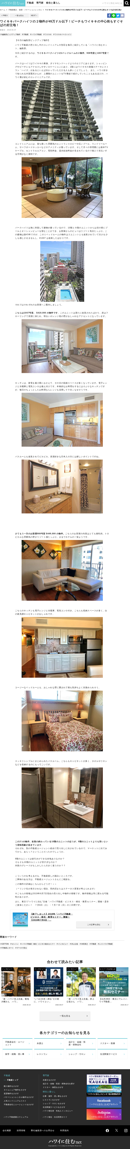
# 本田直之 (84, 944)
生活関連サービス (108, 1054)
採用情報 (21, 1130)
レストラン (42, 1054)
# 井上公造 (74, 944)
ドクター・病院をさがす (53, 1087)
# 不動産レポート (7, 948)
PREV (5, 15)
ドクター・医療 (107, 1043)
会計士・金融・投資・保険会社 (77, 1043)
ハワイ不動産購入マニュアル (16, 1117)
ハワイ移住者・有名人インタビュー (58, 1111)
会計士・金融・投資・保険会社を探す (59, 1084)
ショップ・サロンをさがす (54, 1103)
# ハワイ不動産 (36, 34)
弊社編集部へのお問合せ (42, 1130)
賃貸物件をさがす (11, 1093)
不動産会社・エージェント (14, 1043)
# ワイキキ (48, 34)
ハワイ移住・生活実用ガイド (55, 1117)
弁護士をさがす (49, 1080)
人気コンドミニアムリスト (15, 1101)
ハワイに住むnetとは (112, 3)
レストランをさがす (51, 1100)
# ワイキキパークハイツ (62, 34)
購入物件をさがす (11, 1086)
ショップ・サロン (77, 1054)
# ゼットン (15, 944)
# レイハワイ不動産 (105, 944)
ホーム (2, 10)
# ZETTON (5, 944)
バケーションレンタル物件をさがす (19, 1097)
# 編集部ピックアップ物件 (10, 34)
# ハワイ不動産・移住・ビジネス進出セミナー (37, 944)
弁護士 (40, 1043)
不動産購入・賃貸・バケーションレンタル (25, 10)
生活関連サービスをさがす (54, 1107)
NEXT (33, 15)
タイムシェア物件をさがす (15, 1090)
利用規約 (64, 1130)
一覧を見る (19, 15)
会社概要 (7, 1130)
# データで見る (21, 948)
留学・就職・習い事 (14, 1054)
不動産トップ (12, 1080)
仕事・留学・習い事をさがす (55, 1096)
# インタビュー (62, 944)
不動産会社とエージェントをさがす (19, 1104)
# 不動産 (25, 34)
